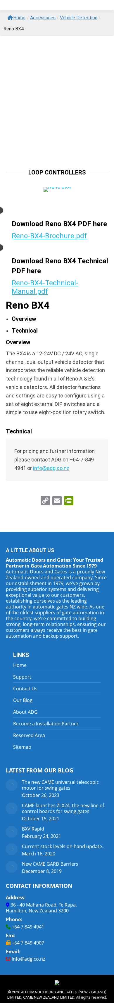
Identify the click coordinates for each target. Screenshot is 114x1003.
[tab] (24, 318)
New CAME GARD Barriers (50, 864)
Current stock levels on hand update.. (63, 846)
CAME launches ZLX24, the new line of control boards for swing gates (63, 808)
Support (22, 677)
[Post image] (12, 785)
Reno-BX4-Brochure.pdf (49, 236)
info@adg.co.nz (28, 959)
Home (19, 17)
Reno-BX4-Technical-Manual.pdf (45, 287)
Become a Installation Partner (46, 724)
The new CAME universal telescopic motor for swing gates (60, 785)
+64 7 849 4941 (28, 927)
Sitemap (22, 747)
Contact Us (25, 688)
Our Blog (22, 700)
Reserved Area (29, 735)
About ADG (25, 712)
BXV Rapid (33, 829)
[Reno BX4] (57, 189)
